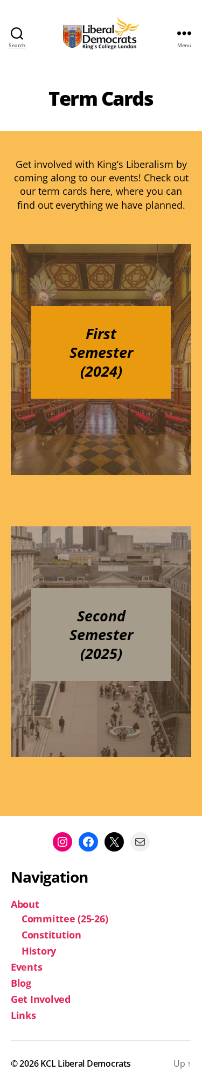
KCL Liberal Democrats (85, 1063)
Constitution (51, 934)
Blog (21, 983)
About (25, 904)
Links (23, 1015)
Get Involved (41, 999)
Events (26, 966)
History (39, 950)
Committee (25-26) (65, 918)
